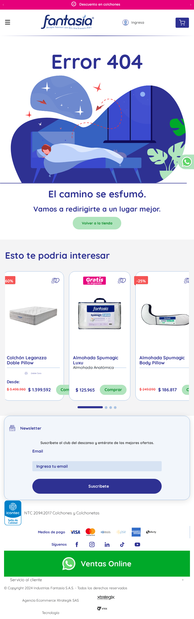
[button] (186, 164)
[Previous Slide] (3, 5)
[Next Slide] (190, 5)
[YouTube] (137, 544)
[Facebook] (77, 544)
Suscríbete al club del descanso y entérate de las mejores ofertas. (97, 442)
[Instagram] (92, 544)
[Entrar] (133, 22)
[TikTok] (122, 544)
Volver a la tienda (97, 223)
